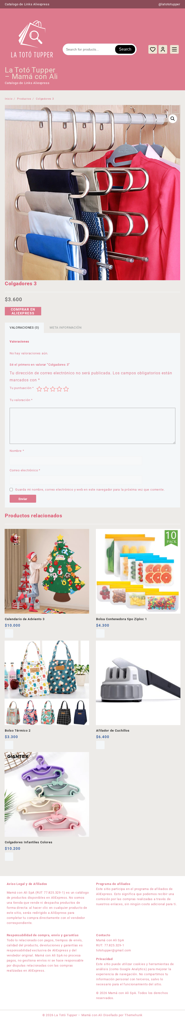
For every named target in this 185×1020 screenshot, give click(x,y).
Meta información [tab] (65, 327)
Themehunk (134, 1015)
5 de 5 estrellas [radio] (66, 389)
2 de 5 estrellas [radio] (46, 389)
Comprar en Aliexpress (23, 311)
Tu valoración (21, 400)
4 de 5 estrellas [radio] (59, 389)
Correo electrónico (25, 470)
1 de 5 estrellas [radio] (39, 389)
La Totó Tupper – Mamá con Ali (31, 73)
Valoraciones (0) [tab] (24, 327)
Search (125, 49)
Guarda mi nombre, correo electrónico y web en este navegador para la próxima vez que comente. (90, 489)
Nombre (17, 451)
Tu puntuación (22, 388)
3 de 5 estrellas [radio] (53, 389)
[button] (172, 118)
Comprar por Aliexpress (100, 633)
